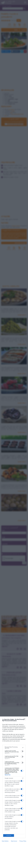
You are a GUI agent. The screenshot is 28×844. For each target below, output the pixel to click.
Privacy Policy (22, 841)
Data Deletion (5, 841)
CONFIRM (8, 835)
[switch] (22, 751)
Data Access (14, 841)
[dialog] (14, 780)
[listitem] (14, 747)
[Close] (24, 719)
